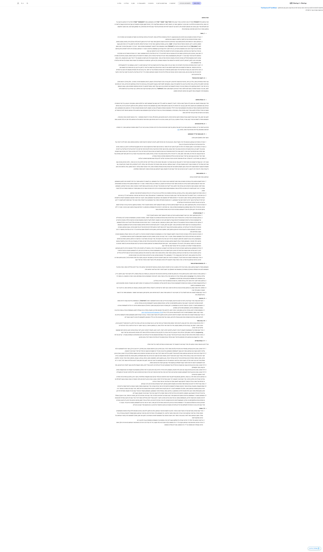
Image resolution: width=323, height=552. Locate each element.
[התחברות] (18, 3)
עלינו (120, 3)
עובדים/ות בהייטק (162, 3)
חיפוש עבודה (142, 3)
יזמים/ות (173, 3)
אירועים (151, 3)
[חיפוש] (27, 3)
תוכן (133, 3)
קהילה (127, 3)
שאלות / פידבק (313, 548)
